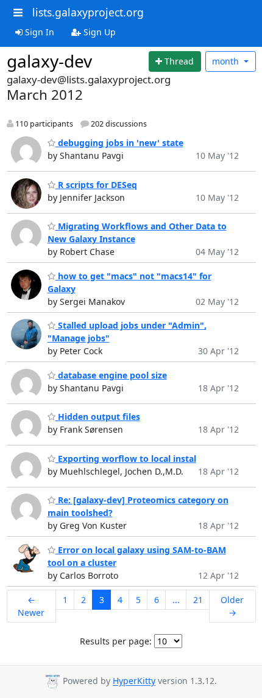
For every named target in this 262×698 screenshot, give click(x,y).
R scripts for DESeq (96, 184)
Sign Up (98, 32)
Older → (232, 606)
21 (198, 600)
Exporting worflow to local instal (125, 458)
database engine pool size (111, 375)
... (176, 600)
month (226, 61)
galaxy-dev (49, 60)
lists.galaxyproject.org (88, 12)
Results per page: (116, 641)
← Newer (31, 606)
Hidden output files (97, 416)
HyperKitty (134, 681)
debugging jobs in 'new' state (119, 142)
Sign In (38, 32)
